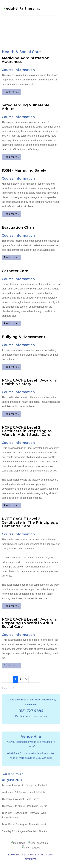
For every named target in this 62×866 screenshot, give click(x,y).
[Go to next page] (31, 679)
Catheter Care (15, 271)
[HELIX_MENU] (55, 6)
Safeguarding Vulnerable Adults (25, 107)
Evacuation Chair (18, 227)
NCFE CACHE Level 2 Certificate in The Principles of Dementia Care (31, 522)
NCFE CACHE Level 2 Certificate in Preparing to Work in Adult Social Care (27, 431)
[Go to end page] (37, 679)
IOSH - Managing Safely (24, 170)
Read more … (11, 91)
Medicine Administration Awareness (25, 60)
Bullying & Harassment (23, 337)
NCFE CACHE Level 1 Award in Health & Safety (29, 382)
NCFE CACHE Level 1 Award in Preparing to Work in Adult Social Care (29, 623)
